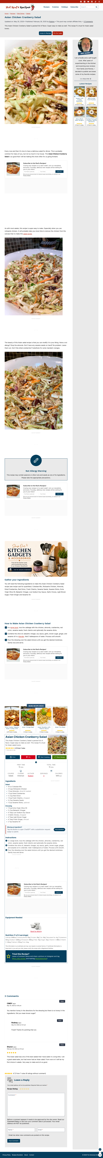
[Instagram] (84, 1)
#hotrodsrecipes (41, 958)
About (26, 1155)
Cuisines (55, 7)
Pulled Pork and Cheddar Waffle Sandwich (91, 120)
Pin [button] (29, 757)
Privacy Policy (7, 1155)
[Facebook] (81, 1)
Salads (28, 13)
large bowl (14, 627)
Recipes (47, 7)
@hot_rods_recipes (19, 958)
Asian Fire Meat (60, 727)
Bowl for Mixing (36, 931)
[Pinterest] (91, 1)
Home (6, 13)
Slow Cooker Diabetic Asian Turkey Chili (12, 728)
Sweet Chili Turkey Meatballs (79, 100)
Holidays (64, 7)
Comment (12, 1095)
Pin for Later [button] (57, 33)
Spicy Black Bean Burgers (79, 119)
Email (40, 1130)
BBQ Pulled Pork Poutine (91, 99)
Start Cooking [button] (45, 757)
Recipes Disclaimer (17, 1155)
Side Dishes (20, 13)
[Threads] (99, 1)
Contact (31, 1155)
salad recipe (27, 234)
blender (21, 636)
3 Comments (88, 21)
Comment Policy (13, 1121)
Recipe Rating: (12, 1089)
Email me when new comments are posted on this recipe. (29, 1135)
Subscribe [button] (74, 7)
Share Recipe (60, 757)
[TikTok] (95, 1)
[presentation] (12, 716)
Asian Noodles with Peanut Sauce (44, 728)
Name (10, 1130)
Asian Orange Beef (28, 727)
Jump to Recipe (45, 33)
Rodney (52, 21)
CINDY (9, 1003)
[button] (6, 748)
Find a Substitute (59, 829)
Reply (62, 1001)
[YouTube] (88, 1)
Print (13, 757)
